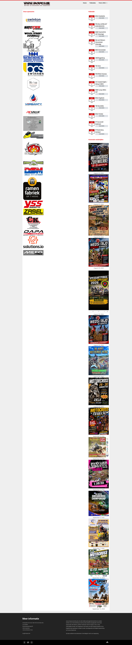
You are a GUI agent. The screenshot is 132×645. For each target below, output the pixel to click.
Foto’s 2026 (102, 3)
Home (85, 3)
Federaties (93, 3)
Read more (101, 18)
